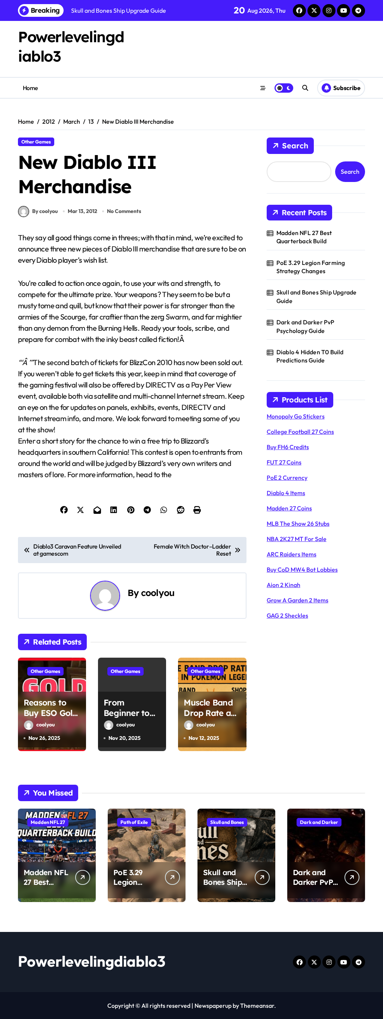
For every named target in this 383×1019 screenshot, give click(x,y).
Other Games (36, 142)
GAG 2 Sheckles (287, 615)
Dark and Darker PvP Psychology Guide (305, 326)
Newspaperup (213, 1005)
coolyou (157, 592)
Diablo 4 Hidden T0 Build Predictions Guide (310, 356)
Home (30, 88)
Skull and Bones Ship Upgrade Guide (316, 296)
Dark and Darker (319, 822)
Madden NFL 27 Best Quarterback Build (304, 237)
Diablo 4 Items (286, 493)
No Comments (124, 211)
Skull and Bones (227, 822)
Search (295, 145)
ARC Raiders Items (291, 554)
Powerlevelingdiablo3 (91, 961)
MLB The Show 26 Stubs (298, 523)
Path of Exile (134, 822)
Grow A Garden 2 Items (297, 600)
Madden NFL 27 (48, 822)
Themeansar (257, 1005)
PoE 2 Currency (287, 477)
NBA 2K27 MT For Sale (297, 539)
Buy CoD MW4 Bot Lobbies (302, 569)
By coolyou (45, 211)
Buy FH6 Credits (288, 447)
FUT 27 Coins (284, 462)
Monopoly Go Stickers (296, 416)
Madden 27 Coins (289, 508)
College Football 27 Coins (300, 431)
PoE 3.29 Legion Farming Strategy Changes (310, 267)
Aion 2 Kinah (283, 585)
